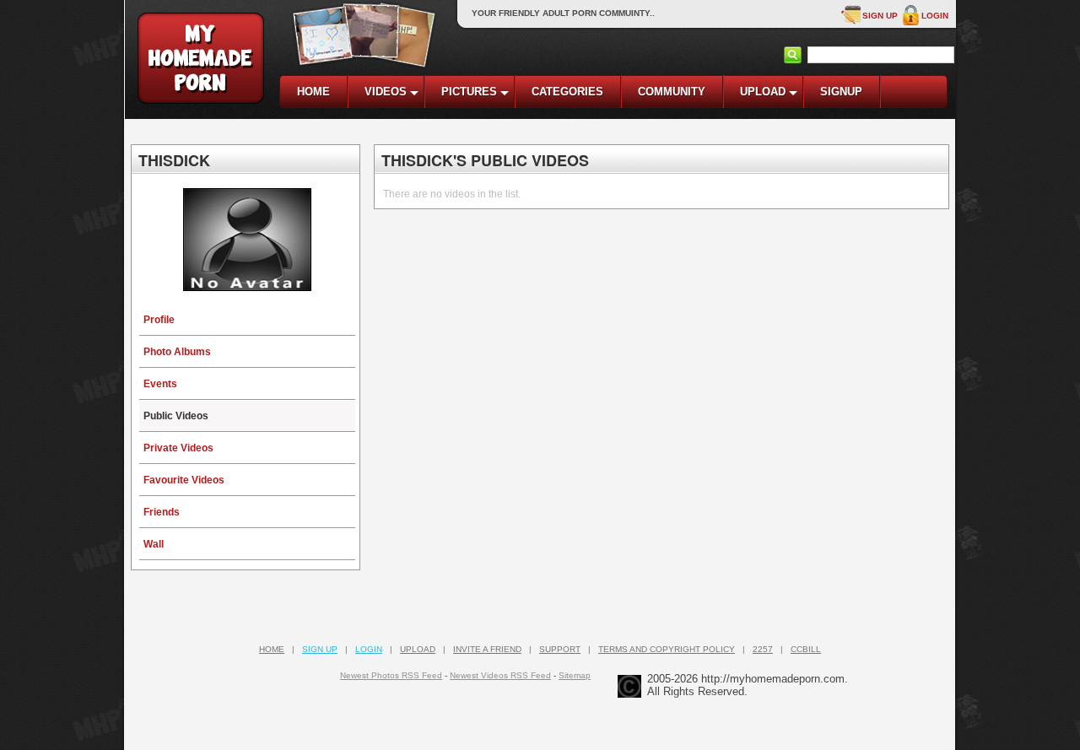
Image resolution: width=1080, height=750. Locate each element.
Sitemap (575, 675)
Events (160, 384)
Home (271, 649)
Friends (161, 512)
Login (934, 15)
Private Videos (178, 448)
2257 (763, 649)
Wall (153, 544)
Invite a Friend (487, 649)
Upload (417, 649)
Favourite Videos (183, 480)
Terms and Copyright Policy (666, 649)
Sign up (880, 15)
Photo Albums (177, 352)
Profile (159, 320)
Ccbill (806, 649)
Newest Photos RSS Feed (391, 675)
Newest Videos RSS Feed (500, 675)
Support (559, 649)
